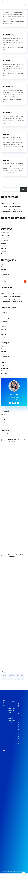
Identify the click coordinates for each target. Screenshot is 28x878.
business (4, 675)
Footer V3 (7, 113)
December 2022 (5, 232)
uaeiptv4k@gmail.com (11, 710)
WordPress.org (5, 373)
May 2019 (3, 248)
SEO (2, 272)
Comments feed (5, 370)
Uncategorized (5, 274)
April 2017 (3, 253)
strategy (17, 679)
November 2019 (5, 235)
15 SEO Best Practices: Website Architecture (12, 203)
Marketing (3, 269)
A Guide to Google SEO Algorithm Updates (12, 209)
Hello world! (4, 201)
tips (23, 679)
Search (3, 186)
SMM (22, 675)
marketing (11, 675)
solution (4, 679)
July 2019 (3, 243)
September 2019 (5, 238)
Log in (2, 365)
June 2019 (3, 246)
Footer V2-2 (8, 61)
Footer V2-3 (8, 35)
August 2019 (4, 240)
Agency (3, 264)
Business (3, 266)
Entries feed (4, 368)
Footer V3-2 (8, 87)
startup (10, 679)
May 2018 (3, 251)
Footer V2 (7, 134)
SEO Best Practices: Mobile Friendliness (11, 206)
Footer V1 (7, 160)
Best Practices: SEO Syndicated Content (11, 211)
